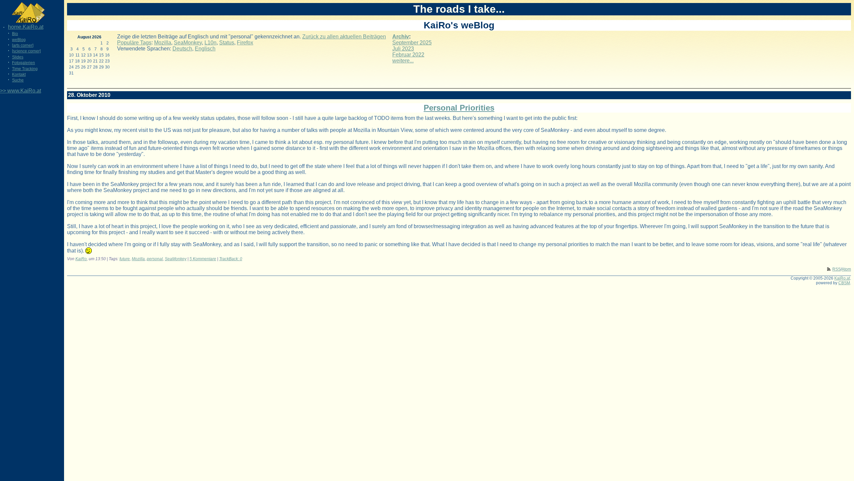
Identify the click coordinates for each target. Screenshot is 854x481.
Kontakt (19, 74)
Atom (846, 269)
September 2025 (412, 42)
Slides (17, 57)
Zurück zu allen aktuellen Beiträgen (344, 36)
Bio (15, 33)
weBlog (19, 39)
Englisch (205, 48)
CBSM (844, 283)
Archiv (400, 36)
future (124, 259)
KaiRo (81, 259)
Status (226, 42)
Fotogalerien (23, 62)
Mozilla (162, 42)
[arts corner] (22, 45)
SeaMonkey (188, 42)
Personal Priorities (459, 107)
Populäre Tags (134, 42)
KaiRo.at (842, 278)
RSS (836, 269)
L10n (210, 42)
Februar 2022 (408, 54)
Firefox (245, 42)
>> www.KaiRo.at (20, 91)
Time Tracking (25, 68)
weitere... (403, 60)
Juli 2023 (403, 48)
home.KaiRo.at (25, 27)
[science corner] (26, 51)
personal (155, 259)
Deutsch (182, 48)
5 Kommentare (202, 259)
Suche (18, 80)
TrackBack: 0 (230, 259)
